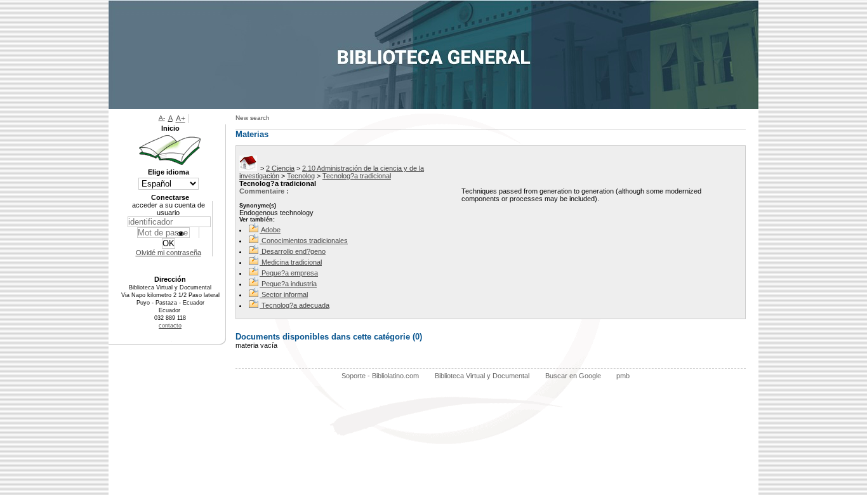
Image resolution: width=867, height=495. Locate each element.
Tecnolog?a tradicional (356, 176)
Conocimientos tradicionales (304, 240)
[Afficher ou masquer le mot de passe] (180, 233)
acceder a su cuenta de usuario (168, 208)
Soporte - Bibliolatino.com (380, 376)
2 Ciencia (280, 168)
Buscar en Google (573, 376)
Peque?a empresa (289, 273)
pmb (623, 376)
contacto (170, 325)
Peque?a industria (289, 283)
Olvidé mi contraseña (168, 252)
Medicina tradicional (291, 262)
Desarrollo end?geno (293, 251)
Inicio (170, 128)
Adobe (271, 230)
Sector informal (284, 294)
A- (162, 117)
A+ (180, 118)
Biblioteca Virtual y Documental (482, 376)
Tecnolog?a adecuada (295, 305)
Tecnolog (301, 176)
